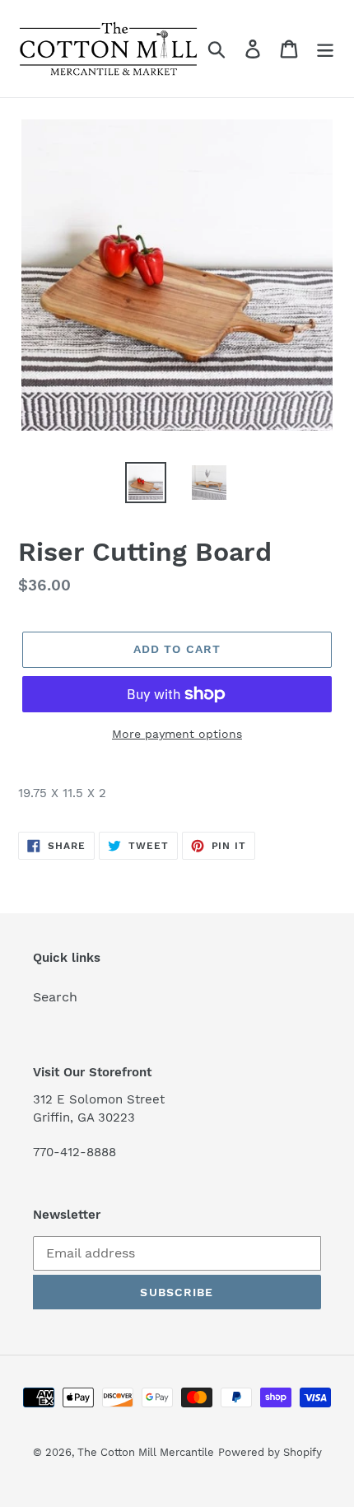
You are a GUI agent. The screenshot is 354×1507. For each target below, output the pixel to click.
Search (55, 997)
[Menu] (325, 49)
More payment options (177, 733)
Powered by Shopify (270, 1452)
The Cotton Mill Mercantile (145, 1452)
